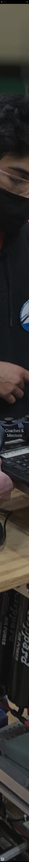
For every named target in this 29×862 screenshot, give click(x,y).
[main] (14, 433)
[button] (1, 2)
